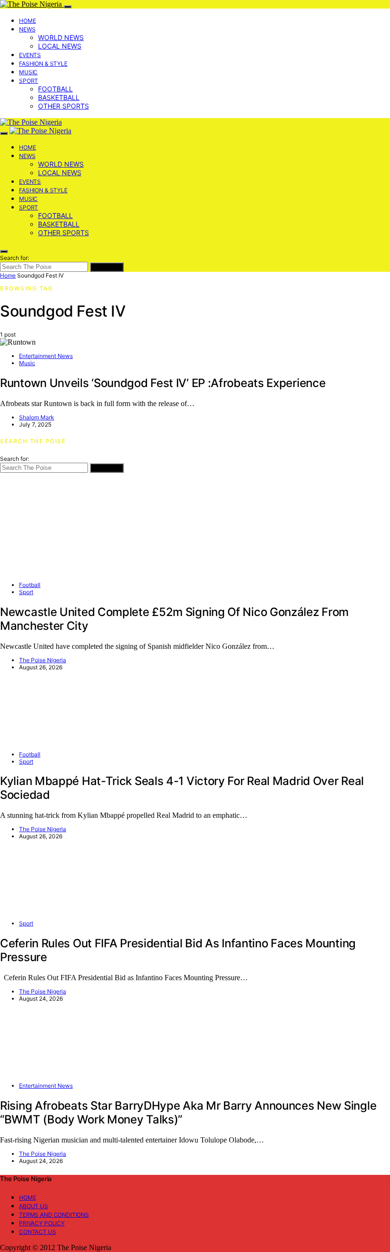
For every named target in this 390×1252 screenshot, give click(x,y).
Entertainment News (46, 355)
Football (55, 89)
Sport (28, 80)
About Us (33, 1206)
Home (27, 20)
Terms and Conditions (54, 1214)
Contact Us (37, 1231)
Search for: (14, 257)
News (27, 29)
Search (107, 267)
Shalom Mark (36, 417)
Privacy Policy (42, 1223)
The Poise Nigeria (42, 660)
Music (28, 72)
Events (30, 55)
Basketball (58, 97)
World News (61, 37)
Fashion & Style (43, 63)
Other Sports (63, 106)
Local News (59, 46)
